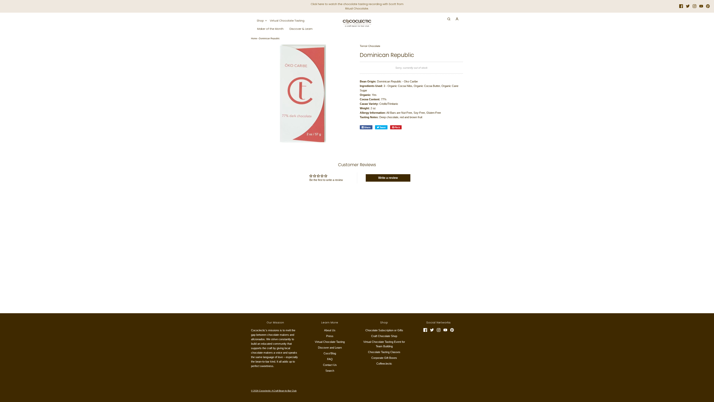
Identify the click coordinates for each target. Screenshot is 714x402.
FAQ (330, 359)
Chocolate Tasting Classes (384, 352)
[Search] (447, 19)
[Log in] (455, 19)
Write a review (388, 177)
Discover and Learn (330, 347)
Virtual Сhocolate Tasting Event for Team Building (384, 344)
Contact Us (330, 364)
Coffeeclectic (384, 363)
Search (329, 370)
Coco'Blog (330, 353)
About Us (329, 330)
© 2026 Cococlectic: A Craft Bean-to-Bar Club (274, 391)
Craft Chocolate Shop (384, 336)
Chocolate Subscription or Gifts (384, 330)
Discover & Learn (301, 29)
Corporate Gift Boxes (384, 357)
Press (329, 336)
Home (254, 38)
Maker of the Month (270, 29)
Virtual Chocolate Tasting (287, 21)
